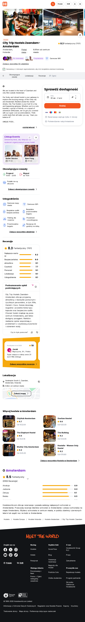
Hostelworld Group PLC (73, 549)
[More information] (35, 286)
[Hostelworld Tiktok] (16, 555)
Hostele (33, 549)
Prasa (68, 555)
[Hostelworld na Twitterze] (10, 549)
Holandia (6, 52)
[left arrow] (29, 137)
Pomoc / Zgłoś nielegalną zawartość (35, 579)
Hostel (6, 40)
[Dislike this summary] (37, 332)
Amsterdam (7, 49)
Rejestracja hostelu (73, 572)
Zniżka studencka (55, 578)
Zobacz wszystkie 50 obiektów (16, 64)
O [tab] (3, 76)
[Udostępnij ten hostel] (80, 35)
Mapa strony (23, 611)
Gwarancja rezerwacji (52, 561)
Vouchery (74, 606)
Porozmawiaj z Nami (35, 572)
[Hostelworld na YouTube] (5, 555)
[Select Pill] (53, 4)
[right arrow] (36, 137)
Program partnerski (73, 578)
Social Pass (52, 549)
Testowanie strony (10, 611)
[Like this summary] (32, 332)
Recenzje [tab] (42, 76)
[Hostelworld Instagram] (16, 549)
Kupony (66, 606)
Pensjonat (34, 561)
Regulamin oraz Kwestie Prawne (50, 606)
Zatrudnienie (70, 561)
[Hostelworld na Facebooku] (5, 549)
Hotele (32, 555)
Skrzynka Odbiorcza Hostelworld (70, 584)
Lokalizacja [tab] (29, 76)
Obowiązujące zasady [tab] (14, 76)
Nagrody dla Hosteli (53, 566)
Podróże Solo (53, 572)
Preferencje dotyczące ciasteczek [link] (43, 611)
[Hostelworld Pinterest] (10, 555)
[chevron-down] (27, 478)
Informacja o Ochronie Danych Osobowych (20, 606)
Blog (50, 555)
